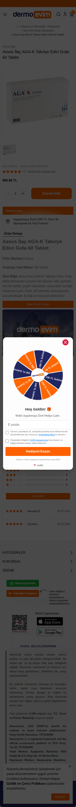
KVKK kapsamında (39, 440)
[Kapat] (65, 342)
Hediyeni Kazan (38, 451)
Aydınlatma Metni (47, 434)
